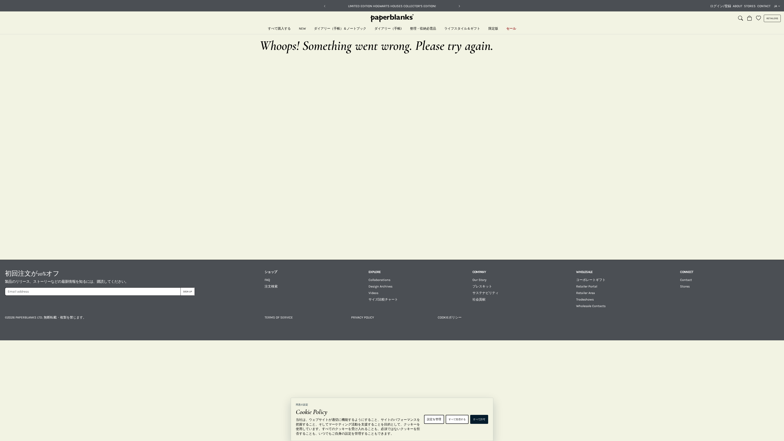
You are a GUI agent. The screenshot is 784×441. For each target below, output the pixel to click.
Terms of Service (279, 317)
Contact (764, 6)
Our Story (479, 280)
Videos (373, 293)
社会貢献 (479, 299)
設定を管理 (434, 419)
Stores (750, 6)
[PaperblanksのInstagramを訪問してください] (587, 320)
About (737, 6)
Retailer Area (585, 293)
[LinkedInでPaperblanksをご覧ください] (716, 320)
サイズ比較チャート (383, 299)
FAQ (267, 280)
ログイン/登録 (720, 6)
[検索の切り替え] (740, 18)
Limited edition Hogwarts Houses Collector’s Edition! (392, 6)
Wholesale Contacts (591, 306)
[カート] (749, 18)
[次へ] (459, 6)
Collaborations (379, 280)
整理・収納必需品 (423, 28)
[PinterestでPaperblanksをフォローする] (759, 320)
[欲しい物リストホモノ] (758, 18)
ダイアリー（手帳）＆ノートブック (340, 28)
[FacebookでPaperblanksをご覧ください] (544, 320)
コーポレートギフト (591, 280)
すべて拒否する (457, 419)
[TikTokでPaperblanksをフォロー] (673, 320)
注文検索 (271, 286)
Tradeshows (585, 299)
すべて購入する (279, 28)
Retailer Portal (586, 286)
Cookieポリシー (450, 317)
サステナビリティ (485, 293)
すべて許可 (479, 419)
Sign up (187, 291)
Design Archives (380, 286)
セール (511, 28)
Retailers (772, 18)
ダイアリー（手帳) (388, 28)
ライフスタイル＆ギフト (462, 28)
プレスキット (482, 286)
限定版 (493, 28)
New (302, 28)
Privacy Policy (362, 317)
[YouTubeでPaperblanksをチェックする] (630, 320)
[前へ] (324, 6)
